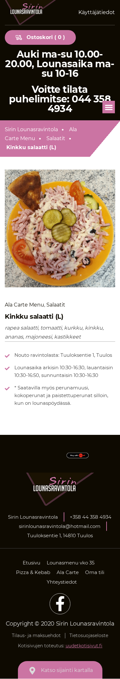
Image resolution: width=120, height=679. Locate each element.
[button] (108, 107)
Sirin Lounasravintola (31, 129)
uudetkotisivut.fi (84, 646)
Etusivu (31, 563)
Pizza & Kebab (33, 572)
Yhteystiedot (62, 582)
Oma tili (94, 572)
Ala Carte (68, 572)
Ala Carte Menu (41, 133)
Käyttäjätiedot (96, 12)
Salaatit (55, 138)
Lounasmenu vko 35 (70, 563)
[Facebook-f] (60, 603)
